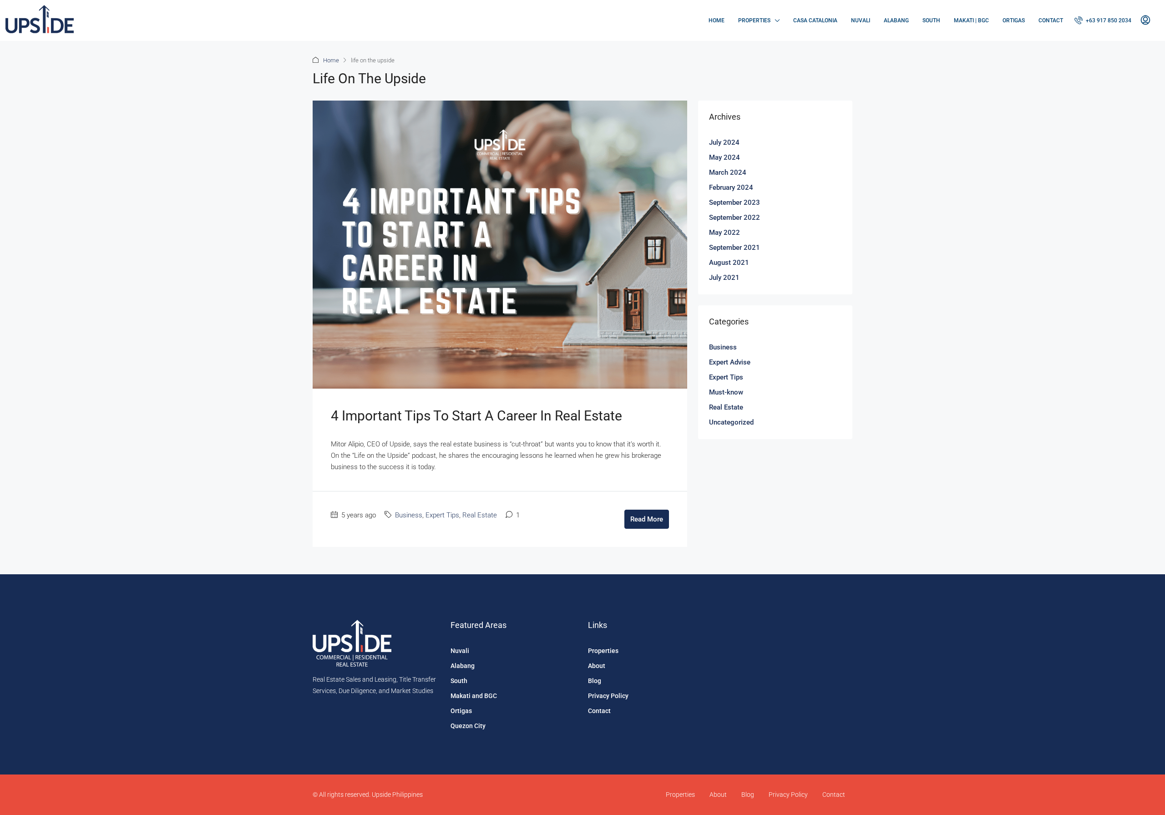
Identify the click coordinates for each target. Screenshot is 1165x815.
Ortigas (1014, 20)
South (931, 20)
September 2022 (734, 217)
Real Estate (479, 515)
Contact (1050, 20)
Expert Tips (442, 515)
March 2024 (727, 172)
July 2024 (724, 142)
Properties (754, 20)
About (596, 665)
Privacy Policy (608, 695)
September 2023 (734, 202)
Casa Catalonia (815, 20)
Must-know (726, 392)
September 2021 (734, 247)
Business (408, 515)
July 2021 (724, 277)
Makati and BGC (474, 695)
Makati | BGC (971, 20)
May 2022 (724, 232)
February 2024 (731, 187)
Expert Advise (729, 362)
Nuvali (860, 20)
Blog (594, 680)
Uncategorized (731, 422)
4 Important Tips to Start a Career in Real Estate (476, 416)
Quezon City (468, 725)
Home (716, 20)
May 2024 (724, 157)
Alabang (896, 20)
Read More (646, 519)
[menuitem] (1103, 20)
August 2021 (729, 262)
